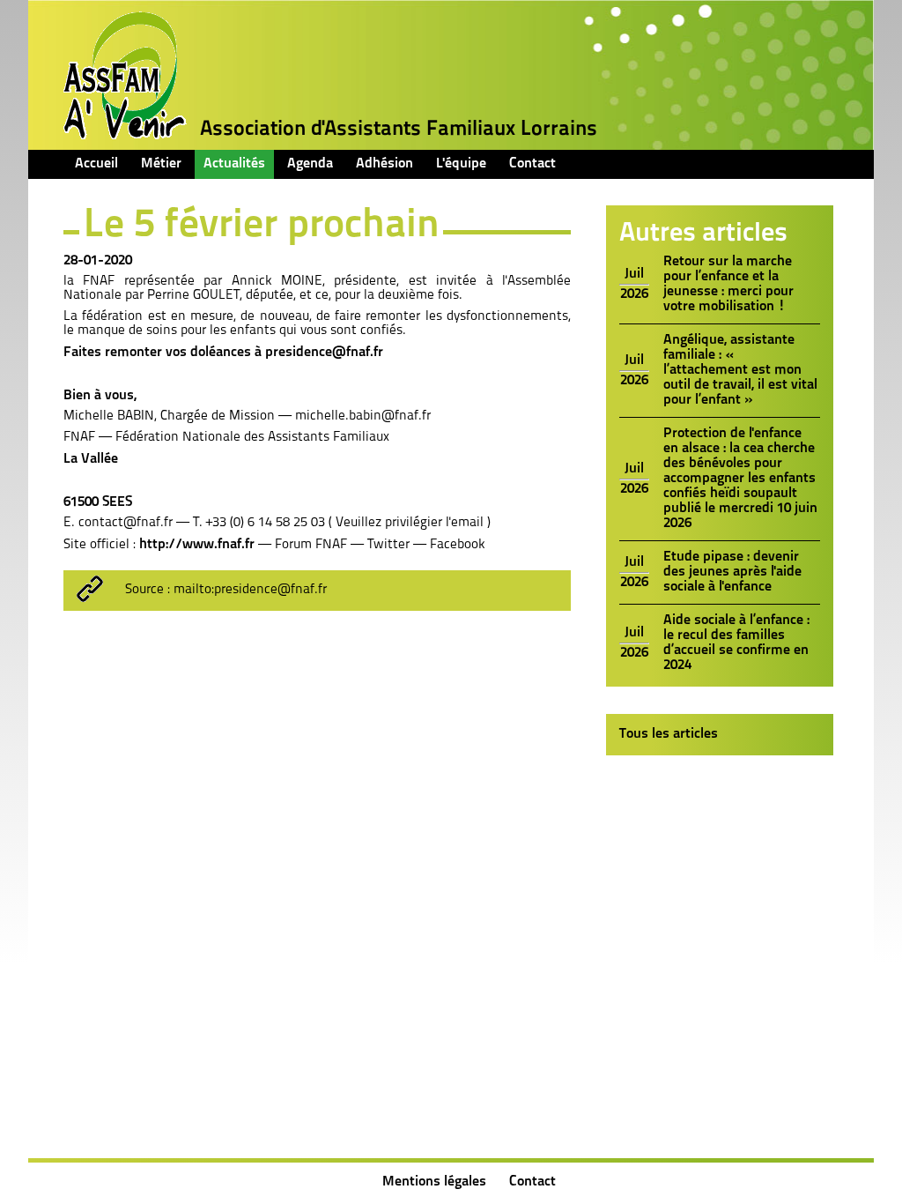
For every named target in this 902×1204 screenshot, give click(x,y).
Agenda (310, 164)
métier (161, 164)
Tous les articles (668, 734)
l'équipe (461, 164)
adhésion (384, 164)
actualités (234, 164)
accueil (96, 164)
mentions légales (434, 1182)
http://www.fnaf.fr (197, 545)
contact (532, 164)
